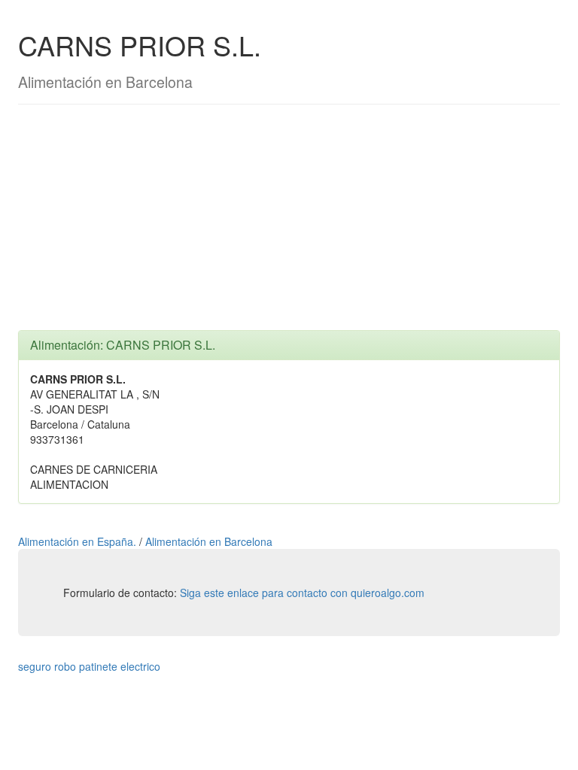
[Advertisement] (289, 225)
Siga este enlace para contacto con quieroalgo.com (302, 592)
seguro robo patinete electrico (89, 666)
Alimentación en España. (78, 541)
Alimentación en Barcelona (208, 541)
